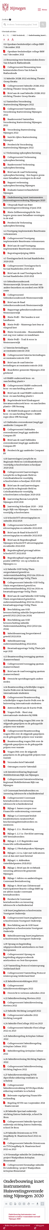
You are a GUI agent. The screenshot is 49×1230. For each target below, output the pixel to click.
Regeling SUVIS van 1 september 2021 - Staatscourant (24, 1104)
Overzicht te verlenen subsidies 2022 (26, 993)
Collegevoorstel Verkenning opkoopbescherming (19, 158)
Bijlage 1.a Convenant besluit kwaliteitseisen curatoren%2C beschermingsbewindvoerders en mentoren (20, 820)
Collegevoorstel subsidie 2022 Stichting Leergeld (20, 1016)
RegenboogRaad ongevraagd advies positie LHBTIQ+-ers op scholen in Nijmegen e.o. (23, 561)
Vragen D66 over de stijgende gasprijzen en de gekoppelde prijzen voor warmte (24, 755)
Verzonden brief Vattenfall (20, 762)
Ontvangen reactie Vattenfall (21, 766)
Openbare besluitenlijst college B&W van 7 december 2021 (23, 53)
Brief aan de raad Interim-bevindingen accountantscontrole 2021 (22, 364)
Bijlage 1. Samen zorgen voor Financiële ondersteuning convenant (22, 810)
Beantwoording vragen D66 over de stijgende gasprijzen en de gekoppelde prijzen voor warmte (23, 744)
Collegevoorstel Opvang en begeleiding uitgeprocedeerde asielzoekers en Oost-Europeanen (20, 957)
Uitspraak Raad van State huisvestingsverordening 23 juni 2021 (22, 206)
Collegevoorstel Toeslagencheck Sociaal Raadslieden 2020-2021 (22, 267)
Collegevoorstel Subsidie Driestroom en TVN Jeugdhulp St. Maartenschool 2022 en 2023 (24, 1146)
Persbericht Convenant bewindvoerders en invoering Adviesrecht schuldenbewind (18, 902)
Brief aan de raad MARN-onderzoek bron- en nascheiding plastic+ (23, 394)
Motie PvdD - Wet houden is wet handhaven (21, 318)
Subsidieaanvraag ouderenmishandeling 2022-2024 (20, 642)
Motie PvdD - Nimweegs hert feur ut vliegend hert (23, 326)
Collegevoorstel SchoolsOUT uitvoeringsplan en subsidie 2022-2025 (22, 526)
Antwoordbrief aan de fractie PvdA (24, 708)
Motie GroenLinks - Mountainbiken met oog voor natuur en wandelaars (23, 333)
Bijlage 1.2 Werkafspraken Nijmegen (25, 848)
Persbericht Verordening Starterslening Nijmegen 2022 (18, 146)
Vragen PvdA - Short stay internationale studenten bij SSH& (20, 714)
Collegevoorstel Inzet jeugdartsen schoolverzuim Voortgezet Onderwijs (22, 919)
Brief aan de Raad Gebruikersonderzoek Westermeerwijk (23, 304)
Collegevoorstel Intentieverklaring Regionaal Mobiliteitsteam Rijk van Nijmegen (23, 782)
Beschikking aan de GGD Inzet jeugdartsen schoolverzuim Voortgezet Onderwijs (23, 928)
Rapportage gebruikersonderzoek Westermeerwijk (22, 311)
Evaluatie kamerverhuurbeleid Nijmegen (20, 191)
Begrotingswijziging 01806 (21, 253)
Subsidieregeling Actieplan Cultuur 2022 (23, 1052)
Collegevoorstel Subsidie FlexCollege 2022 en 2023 (24, 1029)
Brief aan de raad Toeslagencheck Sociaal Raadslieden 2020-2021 (22, 274)
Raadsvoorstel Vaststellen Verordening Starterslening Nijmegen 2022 (22, 122)
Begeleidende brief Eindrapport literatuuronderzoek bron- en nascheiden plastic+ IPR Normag (24, 403)
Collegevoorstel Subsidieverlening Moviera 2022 (23, 1004)
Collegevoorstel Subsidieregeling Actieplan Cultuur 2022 (22, 1045)
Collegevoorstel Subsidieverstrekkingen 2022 (18, 987)
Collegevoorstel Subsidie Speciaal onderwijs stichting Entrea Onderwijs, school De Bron (22, 1124)
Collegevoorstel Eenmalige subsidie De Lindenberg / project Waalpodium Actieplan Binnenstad (23, 1168)
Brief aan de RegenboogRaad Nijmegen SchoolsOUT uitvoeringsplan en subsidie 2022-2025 (23, 543)
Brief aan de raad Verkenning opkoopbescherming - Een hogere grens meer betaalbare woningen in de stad (23, 175)
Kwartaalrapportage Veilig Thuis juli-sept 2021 (24, 650)
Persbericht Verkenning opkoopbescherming (17, 224)
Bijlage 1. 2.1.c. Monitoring (20, 829)
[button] (43, 25)
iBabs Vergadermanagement (17, 1225)
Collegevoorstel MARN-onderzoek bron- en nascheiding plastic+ (22, 387)
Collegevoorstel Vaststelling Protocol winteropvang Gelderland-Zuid (24, 974)
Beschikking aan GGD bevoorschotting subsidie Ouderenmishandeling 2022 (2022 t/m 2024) (22, 624)
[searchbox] (20, 25)
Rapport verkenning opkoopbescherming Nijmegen (19, 184)
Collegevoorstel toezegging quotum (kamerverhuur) (23, 665)
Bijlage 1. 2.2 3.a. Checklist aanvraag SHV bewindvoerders (23, 835)
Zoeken (5, 19)
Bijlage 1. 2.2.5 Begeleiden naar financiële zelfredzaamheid (20, 842)
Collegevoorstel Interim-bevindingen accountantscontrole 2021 (24, 356)
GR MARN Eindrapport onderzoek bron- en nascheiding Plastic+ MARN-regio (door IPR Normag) (22, 414)
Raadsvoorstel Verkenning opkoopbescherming (19, 166)
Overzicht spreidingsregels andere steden (23, 680)
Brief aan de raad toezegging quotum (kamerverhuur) (24, 673)
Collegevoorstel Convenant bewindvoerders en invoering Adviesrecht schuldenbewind (19, 801)
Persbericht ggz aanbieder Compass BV (23, 452)
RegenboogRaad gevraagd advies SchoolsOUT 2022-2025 (21, 552)
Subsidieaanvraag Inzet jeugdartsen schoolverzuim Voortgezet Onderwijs (23, 937)
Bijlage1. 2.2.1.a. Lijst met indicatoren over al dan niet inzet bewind (24, 854)
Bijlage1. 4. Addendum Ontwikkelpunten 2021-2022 (17, 862)
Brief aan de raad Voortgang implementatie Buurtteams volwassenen (23, 247)
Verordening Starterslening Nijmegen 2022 (19, 131)
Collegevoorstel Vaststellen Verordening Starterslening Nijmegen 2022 (22, 112)
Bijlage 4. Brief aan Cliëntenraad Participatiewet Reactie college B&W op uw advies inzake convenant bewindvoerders (23, 890)
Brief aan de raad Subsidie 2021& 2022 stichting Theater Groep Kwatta (24, 94)
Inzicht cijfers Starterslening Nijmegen (20, 138)
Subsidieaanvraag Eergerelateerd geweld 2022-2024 (22, 635)
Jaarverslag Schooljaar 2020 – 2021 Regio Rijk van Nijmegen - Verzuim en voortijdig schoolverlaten (23, 509)
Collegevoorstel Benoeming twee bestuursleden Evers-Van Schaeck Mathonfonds (22, 70)
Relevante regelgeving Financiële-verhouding (22, 1097)
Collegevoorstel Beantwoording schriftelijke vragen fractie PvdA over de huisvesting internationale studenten (23, 700)
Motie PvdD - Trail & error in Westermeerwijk (20, 341)
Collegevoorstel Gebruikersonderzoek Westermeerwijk (23, 296)
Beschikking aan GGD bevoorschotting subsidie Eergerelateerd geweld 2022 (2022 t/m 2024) (24, 612)
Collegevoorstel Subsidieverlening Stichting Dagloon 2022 (23, 1068)
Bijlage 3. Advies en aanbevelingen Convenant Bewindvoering (22, 880)
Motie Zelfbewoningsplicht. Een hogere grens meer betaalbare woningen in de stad (23, 215)
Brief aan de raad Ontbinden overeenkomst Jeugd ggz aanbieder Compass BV (21, 443)
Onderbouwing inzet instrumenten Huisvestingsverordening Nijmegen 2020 (24, 199)
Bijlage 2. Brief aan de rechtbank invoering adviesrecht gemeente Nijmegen (21, 871)
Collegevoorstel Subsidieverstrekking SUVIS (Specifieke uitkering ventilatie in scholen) (23, 1088)
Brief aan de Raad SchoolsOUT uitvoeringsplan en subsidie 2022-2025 (22, 534)
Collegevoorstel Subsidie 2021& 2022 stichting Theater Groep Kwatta (23, 87)
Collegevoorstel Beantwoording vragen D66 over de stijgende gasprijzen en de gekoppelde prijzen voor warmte (23, 734)
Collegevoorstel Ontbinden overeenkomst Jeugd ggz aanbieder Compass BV (21, 432)
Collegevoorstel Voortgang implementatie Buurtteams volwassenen (23, 240)
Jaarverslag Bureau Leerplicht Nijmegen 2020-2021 (20, 500)
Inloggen (39, 1225)
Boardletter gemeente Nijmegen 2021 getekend (24, 371)
